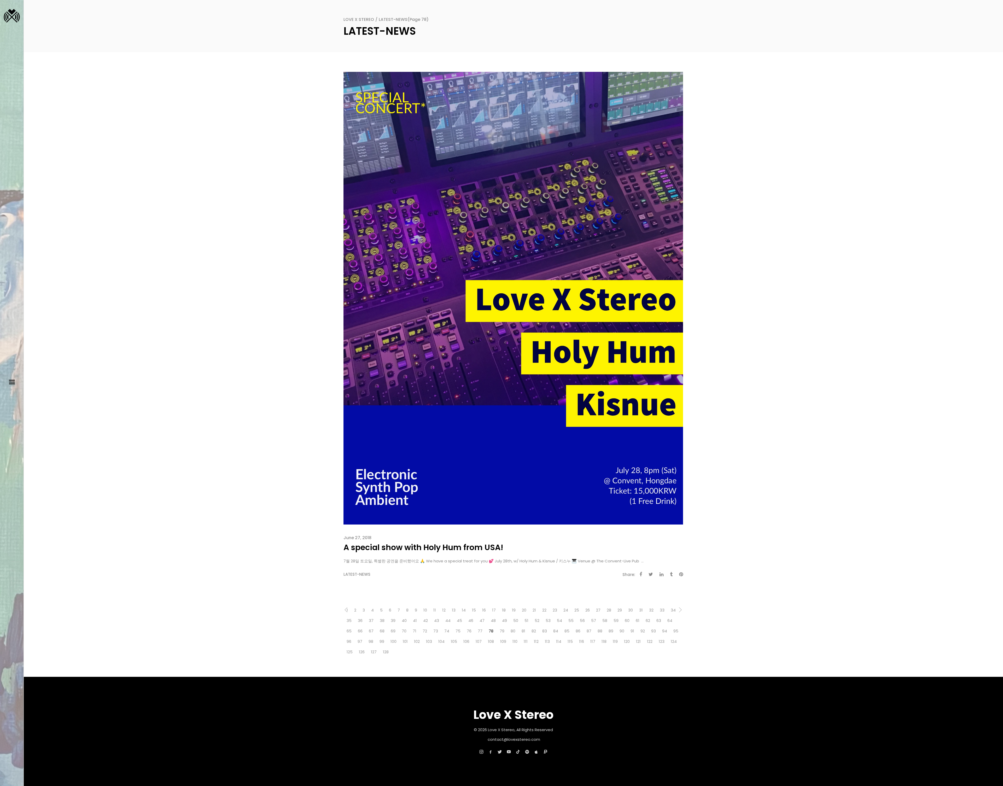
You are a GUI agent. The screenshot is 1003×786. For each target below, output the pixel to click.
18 (504, 610)
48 (493, 620)
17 (494, 610)
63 (658, 620)
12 (444, 610)
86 (578, 631)
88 (600, 631)
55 (571, 620)
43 (436, 620)
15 (474, 610)
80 (513, 631)
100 (393, 641)
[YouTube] (508, 751)
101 (405, 641)
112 (536, 641)
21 (534, 610)
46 (470, 620)
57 (593, 620)
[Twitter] (499, 751)
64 (669, 620)
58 (604, 620)
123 (661, 641)
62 (648, 620)
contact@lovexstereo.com (514, 739)
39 (393, 620)
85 (566, 631)
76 (469, 631)
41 (415, 620)
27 (598, 610)
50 (515, 620)
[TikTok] (518, 751)
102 (417, 641)
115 (570, 641)
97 (360, 641)
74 (446, 631)
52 (537, 620)
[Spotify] (527, 751)
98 (371, 641)
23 (555, 610)
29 (619, 610)
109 (503, 641)
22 (544, 610)
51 (526, 620)
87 (589, 631)
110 (514, 641)
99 (382, 641)
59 (616, 620)
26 (587, 610)
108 (491, 641)
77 (480, 631)
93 (653, 631)
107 (479, 641)
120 (627, 641)
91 (632, 631)
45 (459, 620)
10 (425, 610)
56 (582, 620)
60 (627, 620)
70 (404, 631)
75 (458, 631)
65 (349, 631)
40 (404, 620)
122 (649, 641)
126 (362, 652)
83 (544, 631)
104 (441, 641)
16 (484, 610)
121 (638, 641)
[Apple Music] (536, 751)
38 (382, 620)
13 (454, 610)
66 (360, 631)
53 (548, 620)
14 (464, 610)
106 (466, 641)
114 (558, 641)
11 (434, 610)
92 (642, 631)
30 (630, 610)
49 (504, 620)
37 (371, 620)
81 (523, 631)
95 (675, 631)
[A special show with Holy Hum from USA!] (513, 298)
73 (435, 631)
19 (514, 610)
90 (622, 631)
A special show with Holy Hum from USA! (423, 547)
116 (581, 641)
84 (555, 631)
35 (349, 620)
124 (674, 641)
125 (350, 652)
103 (429, 641)
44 (448, 620)
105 (454, 641)
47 (482, 620)
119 (615, 641)
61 (637, 620)
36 (360, 620)
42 (425, 620)
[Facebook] (490, 751)
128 (386, 652)
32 (651, 610)
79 (502, 631)
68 (382, 631)
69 (393, 631)
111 (526, 641)
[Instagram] (481, 751)
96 (349, 641)
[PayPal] (545, 751)
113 (547, 641)
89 (611, 631)
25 (576, 610)
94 (664, 631)
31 (641, 610)
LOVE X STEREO (358, 19)
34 (673, 610)
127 (374, 652)
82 (534, 631)
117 (592, 641)
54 (559, 620)
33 (662, 610)
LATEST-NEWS (356, 574)
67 (371, 631)
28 (609, 610)
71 (414, 631)
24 (565, 610)
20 (524, 610)
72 (425, 631)
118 (604, 641)
